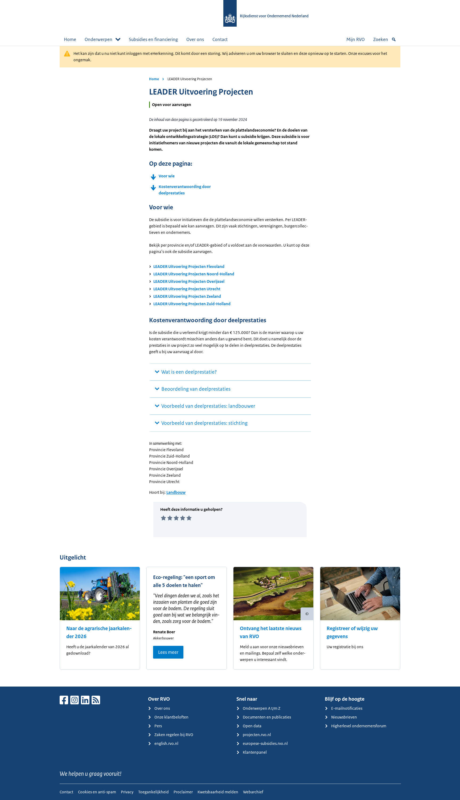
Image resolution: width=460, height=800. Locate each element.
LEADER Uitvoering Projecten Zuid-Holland (192, 303)
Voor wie (167, 175)
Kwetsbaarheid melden (218, 791)
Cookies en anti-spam (97, 791)
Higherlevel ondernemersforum (358, 725)
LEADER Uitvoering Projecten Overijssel (188, 281)
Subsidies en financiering (153, 39)
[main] (230, 366)
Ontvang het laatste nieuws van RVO (271, 632)
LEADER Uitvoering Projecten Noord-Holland (193, 273)
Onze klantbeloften (171, 717)
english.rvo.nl (166, 743)
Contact (220, 39)
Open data (252, 725)
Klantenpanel (255, 752)
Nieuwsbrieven (344, 717)
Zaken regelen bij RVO (173, 734)
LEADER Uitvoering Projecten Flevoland (188, 266)
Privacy (127, 791)
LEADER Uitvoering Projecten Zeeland (187, 296)
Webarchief (253, 791)
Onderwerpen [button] (98, 39)
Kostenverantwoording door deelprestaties (185, 189)
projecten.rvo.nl (257, 734)
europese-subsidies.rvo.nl (265, 743)
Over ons (195, 39)
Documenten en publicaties (267, 717)
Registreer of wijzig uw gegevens (352, 632)
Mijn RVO (355, 39)
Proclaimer (183, 791)
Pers (158, 725)
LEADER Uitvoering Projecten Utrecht (186, 288)
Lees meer (168, 652)
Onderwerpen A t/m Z (261, 708)
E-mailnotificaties (346, 708)
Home (70, 39)
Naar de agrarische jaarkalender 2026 (99, 632)
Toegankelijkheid (153, 791)
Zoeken (380, 39)
